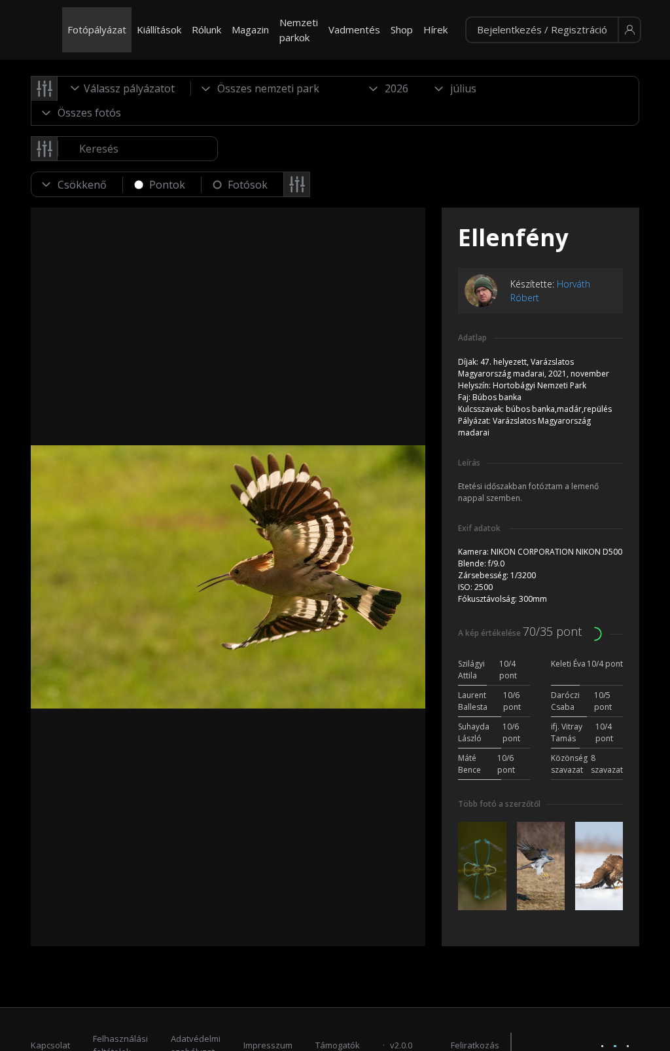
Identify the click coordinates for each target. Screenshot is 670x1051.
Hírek (435, 29)
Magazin (250, 29)
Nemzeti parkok (298, 30)
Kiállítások (159, 29)
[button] (553, 30)
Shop (402, 29)
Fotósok (248, 184)
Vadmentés (354, 29)
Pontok (167, 184)
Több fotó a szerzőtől (499, 803)
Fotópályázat (96, 29)
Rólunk (206, 29)
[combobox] (124, 88)
